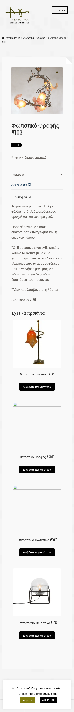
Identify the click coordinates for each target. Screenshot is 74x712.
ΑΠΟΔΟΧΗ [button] (48, 700)
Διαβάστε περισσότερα (37, 387)
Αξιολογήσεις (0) (21, 184)
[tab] (37, 174)
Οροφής (40, 37)
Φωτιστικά (28, 37)
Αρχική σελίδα (13, 37)
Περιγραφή (18, 174)
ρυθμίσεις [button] (27, 700)
